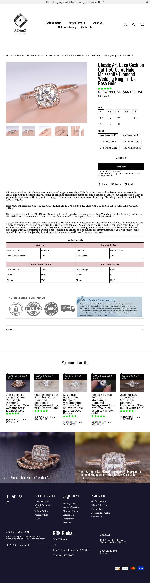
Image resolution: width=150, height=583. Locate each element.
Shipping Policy (71, 511)
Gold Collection (54, 23)
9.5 (109, 124)
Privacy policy (70, 503)
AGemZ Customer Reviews (42, 506)
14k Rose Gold (130, 135)
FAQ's (37, 519)
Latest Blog (68, 515)
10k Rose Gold (108, 135)
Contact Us (86, 27)
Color (101, 131)
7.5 (119, 117)
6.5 (102, 117)
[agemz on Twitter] (14, 496)
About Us (67, 522)
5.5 (126, 111)
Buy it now (121, 166)
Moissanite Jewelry (67, 27)
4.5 (109, 111)
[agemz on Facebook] (7, 496)
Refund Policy (41, 511)
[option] (46, 92)
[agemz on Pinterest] (20, 496)
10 (118, 124)
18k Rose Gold (108, 141)
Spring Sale (98, 23)
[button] (105, 88)
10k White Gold (130, 141)
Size (100, 107)
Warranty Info (41, 515)
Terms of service (71, 507)
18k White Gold (132, 147)
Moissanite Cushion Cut (25, 55)
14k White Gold (108, 147)
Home (9, 55)
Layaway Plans (41, 501)
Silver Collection (77, 23)
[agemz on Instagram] (7, 502)
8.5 (136, 117)
